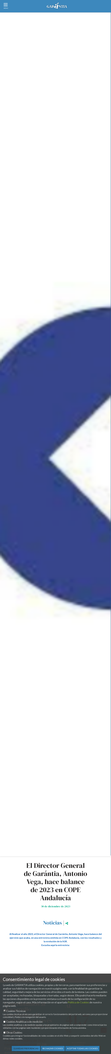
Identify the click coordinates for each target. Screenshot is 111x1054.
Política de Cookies (78, 1002)
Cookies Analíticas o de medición (24, 1021)
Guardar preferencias (25, 1048)
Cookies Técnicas (16, 1011)
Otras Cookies (14, 1032)
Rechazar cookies (52, 1048)
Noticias (52, 922)
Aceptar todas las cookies (82, 1048)
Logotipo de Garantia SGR (57, 7)
